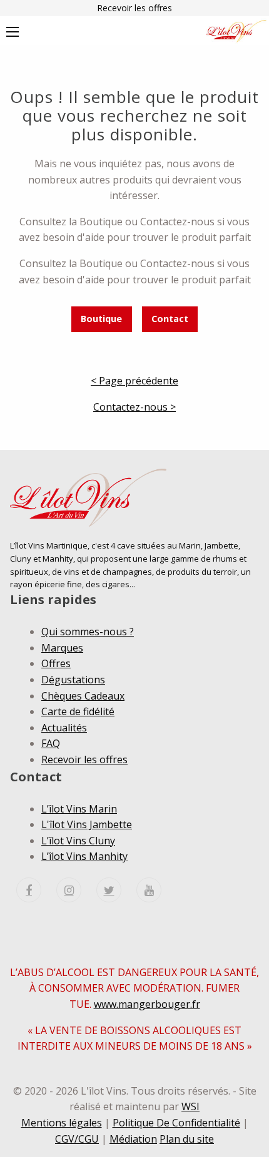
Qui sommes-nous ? (87, 631)
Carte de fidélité (77, 711)
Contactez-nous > (134, 407)
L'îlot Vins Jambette (86, 824)
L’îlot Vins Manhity (84, 856)
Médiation (133, 1139)
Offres (56, 663)
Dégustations (73, 679)
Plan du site (187, 1139)
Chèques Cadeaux (82, 696)
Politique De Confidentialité (176, 1123)
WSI (190, 1106)
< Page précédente (134, 381)
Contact (169, 319)
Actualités (64, 728)
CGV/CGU (77, 1139)
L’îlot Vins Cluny (78, 840)
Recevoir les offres (134, 8)
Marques (62, 648)
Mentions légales (61, 1123)
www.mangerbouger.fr (147, 1004)
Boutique (101, 319)
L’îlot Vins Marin (79, 809)
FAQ (50, 743)
